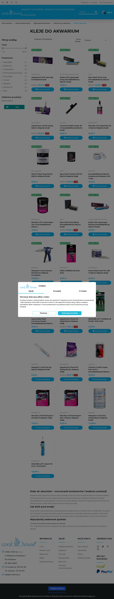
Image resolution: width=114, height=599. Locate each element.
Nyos (90, 74)
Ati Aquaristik (36, 171)
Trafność (95, 40)
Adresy (80, 554)
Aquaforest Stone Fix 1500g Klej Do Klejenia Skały (69, 369)
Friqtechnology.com (88, 596)
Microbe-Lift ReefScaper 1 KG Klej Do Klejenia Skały (42, 417)
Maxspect (91, 171)
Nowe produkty (64, 558)
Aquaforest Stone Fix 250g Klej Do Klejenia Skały (69, 321)
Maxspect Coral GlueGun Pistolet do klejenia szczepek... (41, 273)
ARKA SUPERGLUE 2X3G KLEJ (70, 272)
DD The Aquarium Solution (69, 74)
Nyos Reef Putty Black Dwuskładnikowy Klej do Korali (70, 224)
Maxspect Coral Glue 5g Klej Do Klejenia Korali (41, 368)
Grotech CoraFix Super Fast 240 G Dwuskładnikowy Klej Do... (99, 369)
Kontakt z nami (45, 550)
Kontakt (94, 2)
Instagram (16, 2)
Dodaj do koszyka (43, 89)
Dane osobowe (83, 546)
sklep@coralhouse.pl (12, 575)
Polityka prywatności (66, 546)
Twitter (7, 2)
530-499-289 (21, 567)
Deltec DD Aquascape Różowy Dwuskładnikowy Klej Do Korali (99, 224)
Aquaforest (35, 74)
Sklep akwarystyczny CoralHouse (39, 596)
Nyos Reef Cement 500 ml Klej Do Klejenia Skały (71, 175)
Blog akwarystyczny (47, 562)
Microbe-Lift (92, 122)
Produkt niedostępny (43, 379)
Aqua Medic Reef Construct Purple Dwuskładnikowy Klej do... (42, 321)
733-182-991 (20, 571)
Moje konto (62, 562)
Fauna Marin (92, 267)
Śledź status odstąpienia (57, 592)
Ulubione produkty (11, 97)
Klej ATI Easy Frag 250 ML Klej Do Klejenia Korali (42, 175)
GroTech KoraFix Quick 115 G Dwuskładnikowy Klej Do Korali (71, 128)
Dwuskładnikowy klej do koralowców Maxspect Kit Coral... (99, 176)
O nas (42, 546)
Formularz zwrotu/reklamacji (65, 567)
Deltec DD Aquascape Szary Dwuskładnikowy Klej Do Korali (69, 79)
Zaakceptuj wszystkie (70, 313)
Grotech (63, 122)
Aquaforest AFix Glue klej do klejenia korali (42, 78)
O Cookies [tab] (83, 291)
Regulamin (62, 550)
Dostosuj (43, 313)
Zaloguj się (84, 2)
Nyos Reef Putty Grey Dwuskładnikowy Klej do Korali (98, 79)
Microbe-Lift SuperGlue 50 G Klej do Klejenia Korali (99, 127)
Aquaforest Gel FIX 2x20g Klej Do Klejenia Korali (42, 127)
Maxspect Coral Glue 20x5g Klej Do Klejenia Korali (97, 418)
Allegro (42, 558)
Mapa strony (44, 554)
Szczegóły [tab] (57, 291)
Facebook (3, 2)
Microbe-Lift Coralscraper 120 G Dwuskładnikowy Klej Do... (42, 224)
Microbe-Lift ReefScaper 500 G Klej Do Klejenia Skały (70, 418)
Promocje (62, 554)
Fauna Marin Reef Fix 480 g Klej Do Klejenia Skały (99, 272)
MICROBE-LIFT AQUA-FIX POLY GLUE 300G (41, 465)
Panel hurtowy (107, 2)
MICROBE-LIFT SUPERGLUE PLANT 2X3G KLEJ (99, 320)
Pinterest (12, 2)
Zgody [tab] (31, 291)
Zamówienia (82, 550)
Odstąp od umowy (57, 588)
